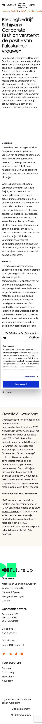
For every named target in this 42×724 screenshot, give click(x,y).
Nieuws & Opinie (11, 592)
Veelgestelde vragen (13, 596)
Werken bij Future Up (13, 588)
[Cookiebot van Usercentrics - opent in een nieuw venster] (29, 337)
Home (5, 11)
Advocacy (7, 680)
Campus (6, 668)
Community (8, 672)
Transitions (8, 676)
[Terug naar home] (9, 5)
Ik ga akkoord (20, 384)
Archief (14, 11)
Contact (6, 600)
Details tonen (29, 377)
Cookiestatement (21, 708)
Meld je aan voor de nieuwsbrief (19, 583)
